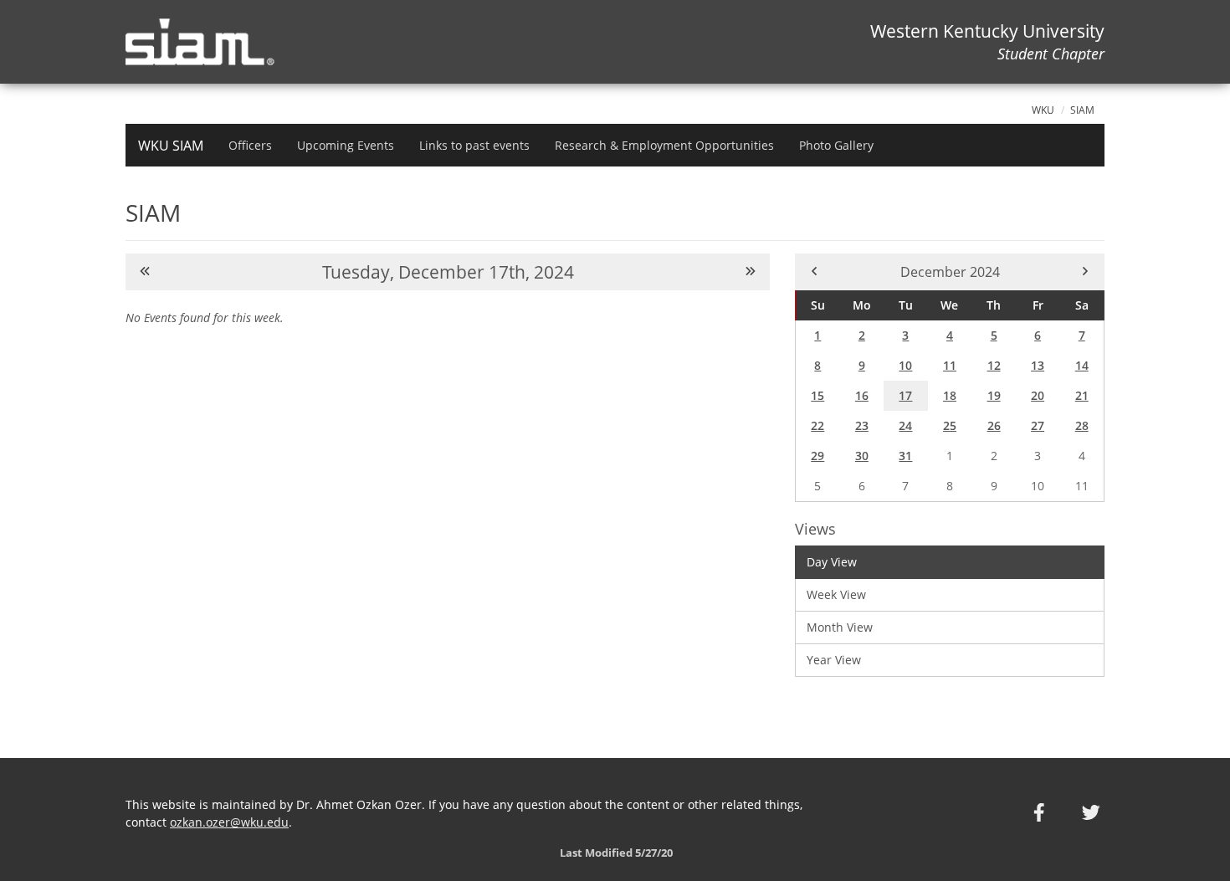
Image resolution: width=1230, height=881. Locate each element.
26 (994, 425)
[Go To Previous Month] (814, 271)
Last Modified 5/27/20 (615, 852)
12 (994, 365)
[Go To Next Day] (750, 271)
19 (994, 395)
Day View (832, 562)
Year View (834, 660)
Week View (836, 594)
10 (905, 365)
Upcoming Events (345, 145)
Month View (840, 627)
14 (1082, 365)
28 (1082, 425)
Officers (250, 145)
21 (1082, 395)
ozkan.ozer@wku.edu (229, 822)
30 (862, 456)
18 (949, 395)
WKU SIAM (170, 145)
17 (905, 395)
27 (1037, 425)
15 (817, 395)
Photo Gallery (836, 145)
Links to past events (474, 145)
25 (949, 425)
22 (817, 425)
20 (1037, 395)
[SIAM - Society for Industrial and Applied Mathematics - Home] (207, 42)
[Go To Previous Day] (145, 271)
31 (905, 456)
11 (949, 365)
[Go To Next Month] (1085, 271)
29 (817, 456)
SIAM (1082, 110)
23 (862, 425)
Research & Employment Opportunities (664, 145)
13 (1037, 365)
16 (862, 395)
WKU (1043, 110)
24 (905, 425)
